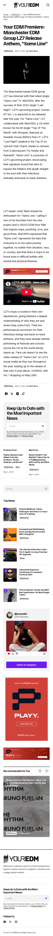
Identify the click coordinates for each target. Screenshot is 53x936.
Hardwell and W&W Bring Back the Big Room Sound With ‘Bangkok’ (32, 531)
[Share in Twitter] (12, 394)
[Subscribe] (43, 426)
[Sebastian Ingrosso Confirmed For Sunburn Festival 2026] (10, 575)
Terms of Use (27, 436)
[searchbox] (23, 488)
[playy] (26, 271)
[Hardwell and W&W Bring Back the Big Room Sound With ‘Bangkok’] (10, 534)
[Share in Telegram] (17, 394)
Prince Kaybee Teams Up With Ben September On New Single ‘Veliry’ (34, 592)
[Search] (46, 489)
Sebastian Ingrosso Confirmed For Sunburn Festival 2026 (30, 572)
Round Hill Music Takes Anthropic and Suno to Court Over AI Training (33, 511)
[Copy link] (23, 394)
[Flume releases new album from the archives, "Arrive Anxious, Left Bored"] (15, 462)
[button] (4, 5)
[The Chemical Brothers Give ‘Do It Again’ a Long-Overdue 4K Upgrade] (10, 555)
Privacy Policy (12, 436)
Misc (18, 467)
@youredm (20, 613)
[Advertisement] (26, 709)
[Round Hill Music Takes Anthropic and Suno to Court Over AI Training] (10, 514)
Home (5, 14)
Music (22, 558)
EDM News (15, 14)
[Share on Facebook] (6, 394)
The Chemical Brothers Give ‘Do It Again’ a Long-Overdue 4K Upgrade (33, 552)
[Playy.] (26, 754)
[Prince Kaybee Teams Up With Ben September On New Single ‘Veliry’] (10, 595)
